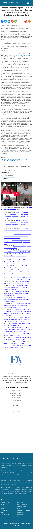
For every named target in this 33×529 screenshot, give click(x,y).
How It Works (5, 502)
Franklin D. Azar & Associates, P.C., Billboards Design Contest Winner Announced (17, 255)
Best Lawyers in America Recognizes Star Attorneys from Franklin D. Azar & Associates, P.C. (18, 230)
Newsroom (19, 514)
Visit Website (16, 405)
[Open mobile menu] (28, 3)
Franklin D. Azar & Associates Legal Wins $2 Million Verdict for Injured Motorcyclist (16, 299)
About (3, 508)
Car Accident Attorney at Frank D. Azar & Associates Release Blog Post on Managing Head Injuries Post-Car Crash (18, 329)
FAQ (2, 512)
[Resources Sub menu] (8, 514)
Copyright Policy (21, 506)
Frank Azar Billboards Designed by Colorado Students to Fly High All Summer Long (17, 242)
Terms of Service (21, 504)
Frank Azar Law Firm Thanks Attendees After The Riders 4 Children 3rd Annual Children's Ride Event (17, 236)
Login (18, 516)
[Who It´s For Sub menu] (10, 504)
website (7, 151)
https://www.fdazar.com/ (7, 177)
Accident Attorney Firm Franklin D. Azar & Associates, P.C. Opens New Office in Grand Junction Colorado (17, 319)
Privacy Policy (20, 502)
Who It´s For (5, 504)
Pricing (3, 506)
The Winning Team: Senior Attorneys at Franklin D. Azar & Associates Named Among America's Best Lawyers (17, 305)
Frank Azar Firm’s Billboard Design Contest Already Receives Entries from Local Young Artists (17, 261)
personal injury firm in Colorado (22, 55)
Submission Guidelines (23, 510)
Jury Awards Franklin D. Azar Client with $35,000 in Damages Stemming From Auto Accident (17, 287)
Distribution (4, 510)
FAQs (18, 508)
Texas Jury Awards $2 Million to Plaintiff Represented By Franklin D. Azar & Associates (17, 293)
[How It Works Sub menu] (10, 502)
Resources (4, 514)
